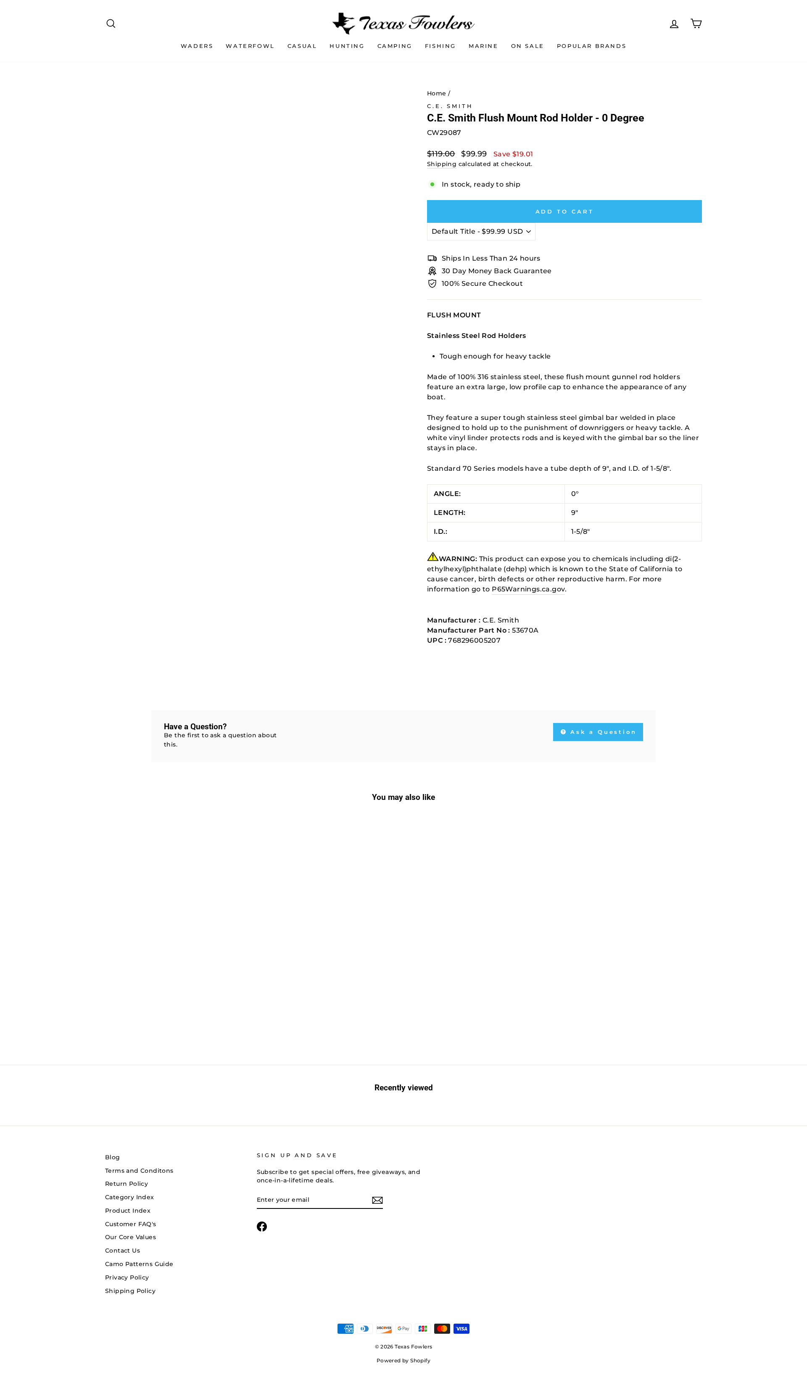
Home (436, 93)
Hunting (347, 45)
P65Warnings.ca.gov (528, 589)
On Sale (527, 45)
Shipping (441, 164)
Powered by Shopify (403, 1360)
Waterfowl (250, 45)
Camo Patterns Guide (139, 1264)
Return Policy (126, 1183)
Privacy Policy (127, 1277)
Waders (197, 45)
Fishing (440, 45)
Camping (394, 45)
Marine (483, 45)
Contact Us (122, 1250)
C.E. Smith (450, 106)
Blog (112, 1157)
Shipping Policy (130, 1290)
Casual (302, 45)
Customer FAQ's (130, 1224)
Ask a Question (602, 731)
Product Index (127, 1210)
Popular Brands (591, 45)
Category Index (129, 1197)
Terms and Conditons (139, 1170)
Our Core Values (130, 1237)
